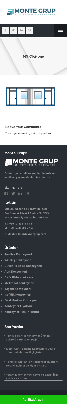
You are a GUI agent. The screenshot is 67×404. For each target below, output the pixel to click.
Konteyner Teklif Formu (21, 312)
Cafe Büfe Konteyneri (20, 277)
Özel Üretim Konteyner (21, 300)
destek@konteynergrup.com (27, 234)
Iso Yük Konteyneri (17, 294)
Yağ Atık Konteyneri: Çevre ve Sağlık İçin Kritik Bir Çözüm (32, 376)
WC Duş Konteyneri (18, 260)
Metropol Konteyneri (19, 283)
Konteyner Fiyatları (18, 306)
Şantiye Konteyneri (18, 254)
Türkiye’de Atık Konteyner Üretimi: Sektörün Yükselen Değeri (28, 337)
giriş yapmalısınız (43, 133)
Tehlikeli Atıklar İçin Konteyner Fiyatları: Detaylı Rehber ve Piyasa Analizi (32, 363)
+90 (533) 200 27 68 (21, 228)
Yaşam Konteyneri (17, 289)
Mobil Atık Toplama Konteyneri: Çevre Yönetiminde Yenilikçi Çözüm (30, 350)
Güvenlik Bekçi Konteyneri (23, 266)
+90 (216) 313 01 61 (21, 223)
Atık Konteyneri (15, 272)
